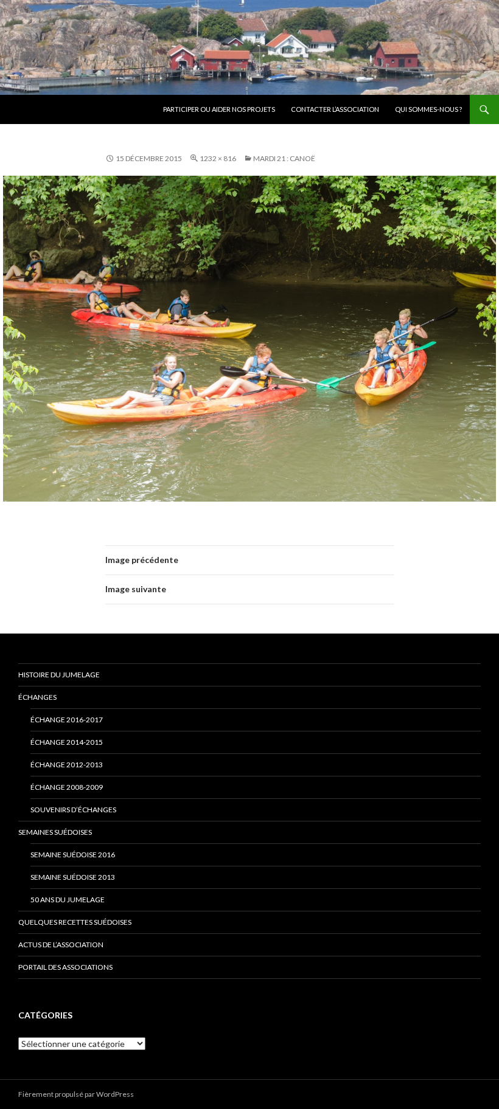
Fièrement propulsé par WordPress (76, 1094)
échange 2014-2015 (66, 742)
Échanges (37, 697)
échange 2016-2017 (66, 719)
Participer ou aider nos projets (219, 109)
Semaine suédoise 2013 (72, 877)
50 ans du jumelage (67, 899)
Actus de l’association (60, 944)
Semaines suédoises (55, 832)
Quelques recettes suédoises (74, 922)
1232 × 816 (218, 158)
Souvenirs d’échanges (73, 809)
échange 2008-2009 (66, 787)
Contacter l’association (335, 109)
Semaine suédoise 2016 (72, 854)
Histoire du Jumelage (59, 674)
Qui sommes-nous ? (428, 109)
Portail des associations (65, 967)
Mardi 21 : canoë (284, 158)
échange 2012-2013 (66, 764)
